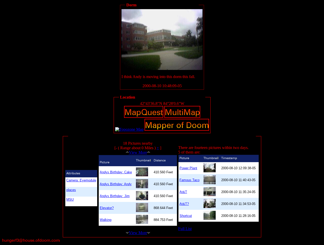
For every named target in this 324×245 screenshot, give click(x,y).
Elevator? (107, 208)
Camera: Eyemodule (81, 180)
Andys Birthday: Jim (115, 196)
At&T (183, 192)
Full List (185, 229)
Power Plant (188, 168)
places (71, 190)
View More (138, 152)
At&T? (184, 204)
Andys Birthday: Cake (116, 172)
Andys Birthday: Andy (116, 184)
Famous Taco (189, 180)
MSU (70, 199)
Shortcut (185, 216)
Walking (105, 220)
